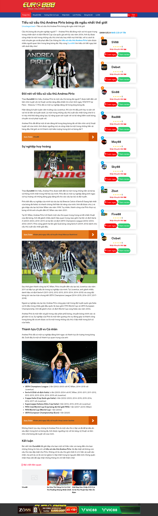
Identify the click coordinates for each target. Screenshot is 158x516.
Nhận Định (65, 15)
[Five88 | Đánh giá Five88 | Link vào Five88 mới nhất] (104, 214)
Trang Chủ (26, 15)
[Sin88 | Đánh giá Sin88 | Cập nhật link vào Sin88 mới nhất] (104, 92)
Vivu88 (24, 487)
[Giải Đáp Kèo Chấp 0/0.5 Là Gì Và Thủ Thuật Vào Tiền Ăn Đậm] (84, 485)
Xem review (125, 54)
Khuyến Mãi (37, 15)
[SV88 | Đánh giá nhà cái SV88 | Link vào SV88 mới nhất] (104, 42)
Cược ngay (111, 54)
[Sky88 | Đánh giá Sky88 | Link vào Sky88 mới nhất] (104, 167)
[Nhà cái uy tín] (39, 10)
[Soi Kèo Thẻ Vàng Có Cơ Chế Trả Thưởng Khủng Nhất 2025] (59, 485)
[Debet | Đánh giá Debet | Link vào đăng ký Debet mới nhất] (104, 67)
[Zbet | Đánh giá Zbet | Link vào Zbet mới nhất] (104, 191)
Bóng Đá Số (88, 15)
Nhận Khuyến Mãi (116, 49)
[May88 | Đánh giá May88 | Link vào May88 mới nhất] (104, 142)
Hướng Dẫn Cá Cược (51, 15)
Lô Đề (98, 15)
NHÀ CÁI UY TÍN (118, 33)
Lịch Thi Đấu (77, 15)
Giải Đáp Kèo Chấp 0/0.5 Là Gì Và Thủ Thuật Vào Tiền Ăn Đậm (83, 489)
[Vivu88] (34, 485)
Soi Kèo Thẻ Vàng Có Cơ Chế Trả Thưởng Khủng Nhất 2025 (59, 488)
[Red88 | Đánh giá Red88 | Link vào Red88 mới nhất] (104, 117)
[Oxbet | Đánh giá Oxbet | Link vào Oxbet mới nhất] (104, 238)
